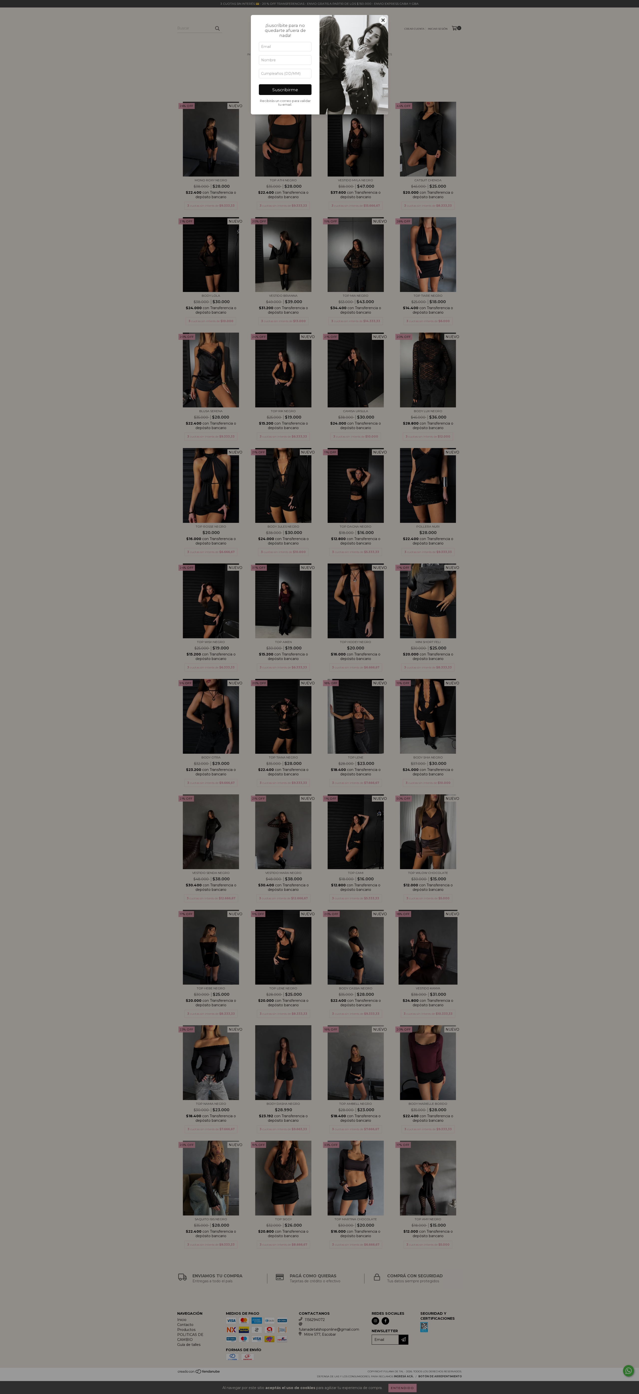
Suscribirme (285, 89)
